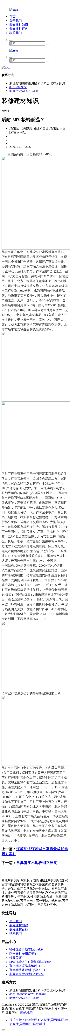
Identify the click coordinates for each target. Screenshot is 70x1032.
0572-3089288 (37, 994)
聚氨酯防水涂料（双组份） (28, 970)
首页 (12, 16)
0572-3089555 (18, 87)
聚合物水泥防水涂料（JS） (27, 966)
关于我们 (15, 20)
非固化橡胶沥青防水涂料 (26, 974)
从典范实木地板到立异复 (36, 863)
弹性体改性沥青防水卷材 (26, 949)
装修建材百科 (18, 28)
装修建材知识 (18, 24)
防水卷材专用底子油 (23, 953)
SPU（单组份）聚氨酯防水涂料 (30, 961)
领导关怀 (15, 957)
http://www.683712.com (24, 90)
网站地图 (26, 1012)
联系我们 (15, 32)
